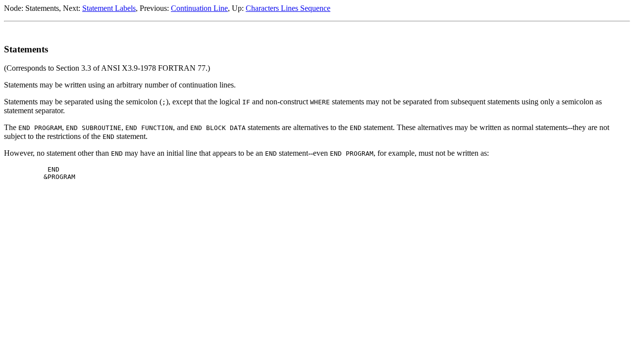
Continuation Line (199, 8)
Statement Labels (109, 8)
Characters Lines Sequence (288, 8)
